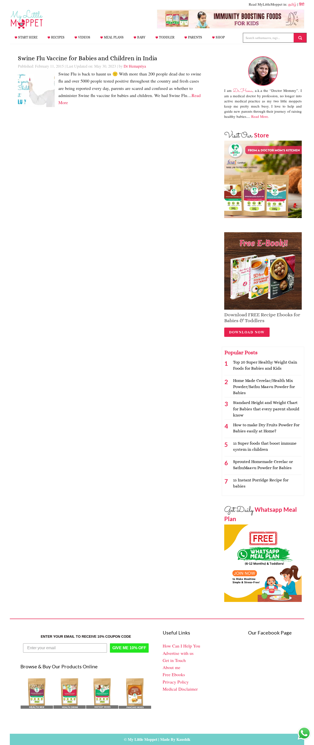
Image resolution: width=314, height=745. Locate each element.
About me (171, 667)
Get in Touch (174, 660)
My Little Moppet (34, 19)
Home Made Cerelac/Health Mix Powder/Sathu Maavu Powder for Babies (264, 386)
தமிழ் (292, 4)
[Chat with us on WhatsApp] (304, 734)
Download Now (247, 332)
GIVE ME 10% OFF (129, 648)
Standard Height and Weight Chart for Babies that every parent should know (266, 408)
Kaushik (183, 739)
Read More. (260, 116)
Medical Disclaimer (180, 689)
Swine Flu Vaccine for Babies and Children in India (87, 58)
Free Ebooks (174, 674)
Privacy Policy (176, 682)
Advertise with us (178, 653)
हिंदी (301, 4)
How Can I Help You (181, 646)
